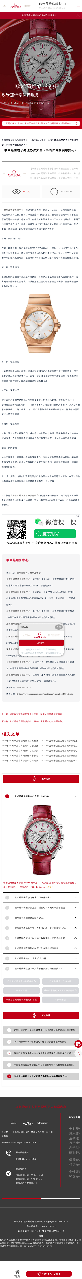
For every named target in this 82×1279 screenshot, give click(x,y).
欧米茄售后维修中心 (13, 210)
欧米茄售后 (35, 573)
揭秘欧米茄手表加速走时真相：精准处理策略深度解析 (36, 714)
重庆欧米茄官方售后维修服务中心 (60, 990)
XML (41, 1236)
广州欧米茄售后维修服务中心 (21, 981)
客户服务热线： (41, 1226)
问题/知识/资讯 (38, 140)
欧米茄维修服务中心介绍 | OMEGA (32, 796)
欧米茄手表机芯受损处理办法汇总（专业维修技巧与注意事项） (45, 928)
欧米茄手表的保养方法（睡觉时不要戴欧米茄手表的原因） (43, 908)
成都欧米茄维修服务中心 (18, 675)
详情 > (50, 887)
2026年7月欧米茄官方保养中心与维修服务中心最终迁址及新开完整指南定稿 (38, 761)
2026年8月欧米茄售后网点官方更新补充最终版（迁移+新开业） (33, 741)
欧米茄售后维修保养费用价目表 (21, 1000)
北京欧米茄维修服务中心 (18, 579)
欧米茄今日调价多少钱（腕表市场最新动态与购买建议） (37, 721)
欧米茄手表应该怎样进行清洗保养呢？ (33, 897)
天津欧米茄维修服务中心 (18, 662)
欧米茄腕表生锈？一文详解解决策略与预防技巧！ (39, 968)
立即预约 (41, 643)
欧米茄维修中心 (20, 140)
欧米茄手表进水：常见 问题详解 (30, 958)
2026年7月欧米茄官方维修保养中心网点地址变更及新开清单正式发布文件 (37, 756)
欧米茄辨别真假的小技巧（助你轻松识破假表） (38, 948)
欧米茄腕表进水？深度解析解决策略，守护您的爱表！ (41, 938)
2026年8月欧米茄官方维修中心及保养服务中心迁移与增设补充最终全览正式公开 (41, 751)
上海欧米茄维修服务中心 (18, 611)
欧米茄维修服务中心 (53, 3)
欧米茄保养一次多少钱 (60, 981)
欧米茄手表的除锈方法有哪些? (29, 918)
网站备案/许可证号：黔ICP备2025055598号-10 (41, 1231)
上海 (50, 140)
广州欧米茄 (60, 1000)
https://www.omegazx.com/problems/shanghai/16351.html (45, 694)
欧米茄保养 (22, 573)
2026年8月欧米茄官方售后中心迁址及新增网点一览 (26, 746)
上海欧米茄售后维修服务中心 (24, 495)
